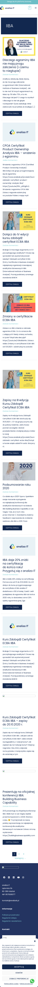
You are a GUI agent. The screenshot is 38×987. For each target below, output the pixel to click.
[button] (35, 941)
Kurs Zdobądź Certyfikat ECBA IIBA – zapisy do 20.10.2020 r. (19, 721)
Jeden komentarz (10, 160)
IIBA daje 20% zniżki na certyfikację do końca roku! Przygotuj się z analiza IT (19, 565)
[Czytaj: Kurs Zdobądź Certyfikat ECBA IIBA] (19, 625)
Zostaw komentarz (10, 74)
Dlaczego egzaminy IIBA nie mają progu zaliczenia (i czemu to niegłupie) (19, 65)
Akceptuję (19, 967)
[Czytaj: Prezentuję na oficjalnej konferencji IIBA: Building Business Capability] (19, 778)
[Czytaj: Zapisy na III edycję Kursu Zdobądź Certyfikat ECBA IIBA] (19, 379)
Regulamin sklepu (9, 918)
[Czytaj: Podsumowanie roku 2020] (19, 471)
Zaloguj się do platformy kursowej (19, 2)
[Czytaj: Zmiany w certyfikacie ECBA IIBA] (19, 302)
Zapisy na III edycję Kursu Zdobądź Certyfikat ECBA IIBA (16, 403)
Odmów (19, 973)
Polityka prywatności (26, 984)
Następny (20, 858)
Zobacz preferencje (19, 979)
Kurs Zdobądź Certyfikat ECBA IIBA (19, 641)
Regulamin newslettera (11, 921)
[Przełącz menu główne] (35, 7)
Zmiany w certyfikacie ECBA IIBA (18, 318)
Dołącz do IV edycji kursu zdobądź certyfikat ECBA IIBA (16, 238)
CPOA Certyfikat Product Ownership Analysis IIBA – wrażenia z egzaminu (19, 151)
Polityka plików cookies (11, 984)
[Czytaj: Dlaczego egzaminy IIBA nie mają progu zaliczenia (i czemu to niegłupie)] (19, 46)
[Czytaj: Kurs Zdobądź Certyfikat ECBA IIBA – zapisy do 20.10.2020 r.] (19, 703)
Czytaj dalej (12, 113)
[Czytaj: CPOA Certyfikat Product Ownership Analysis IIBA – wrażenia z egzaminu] (19, 132)
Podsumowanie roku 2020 (17, 486)
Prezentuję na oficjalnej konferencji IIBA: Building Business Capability (19, 797)
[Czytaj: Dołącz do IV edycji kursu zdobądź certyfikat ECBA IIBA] (19, 220)
